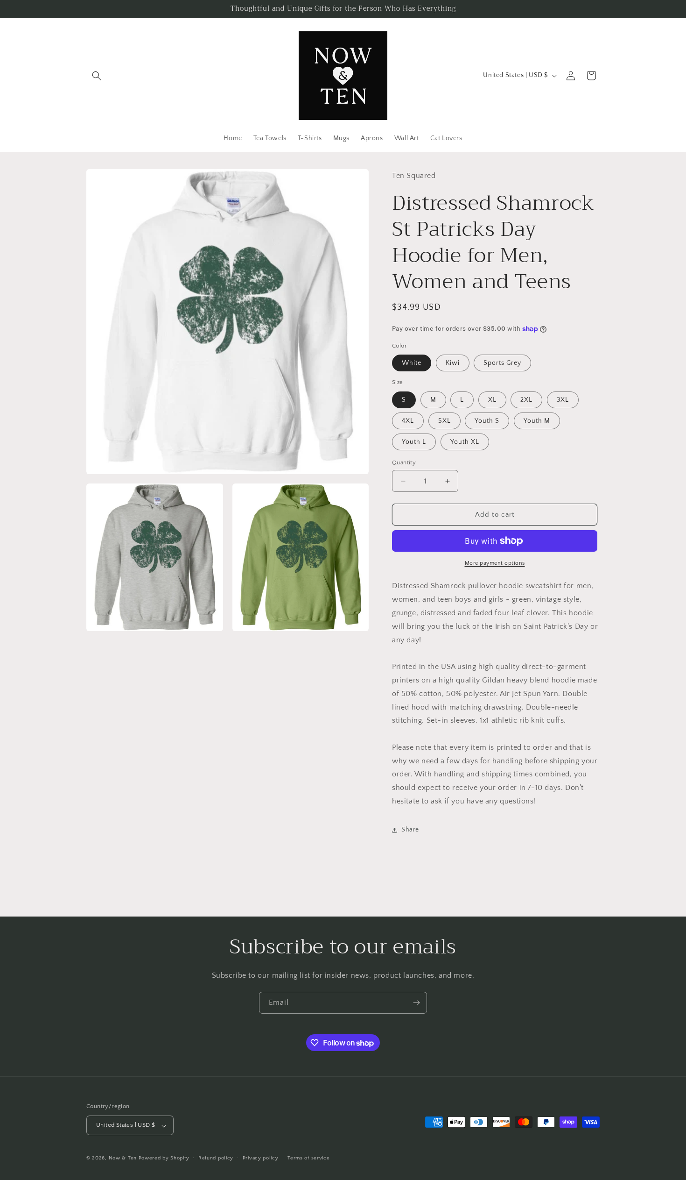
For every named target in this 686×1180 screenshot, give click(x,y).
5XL (444, 421)
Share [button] (410, 829)
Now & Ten (123, 1158)
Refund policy (215, 1158)
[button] (96, 75)
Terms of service (308, 1158)
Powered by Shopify (164, 1158)
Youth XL (464, 442)
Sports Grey (502, 363)
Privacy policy (261, 1158)
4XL (408, 421)
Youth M (537, 421)
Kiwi (453, 363)
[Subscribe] (416, 1003)
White (411, 363)
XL (492, 400)
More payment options (495, 563)
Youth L (414, 442)
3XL (563, 400)
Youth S (487, 421)
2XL (526, 400)
